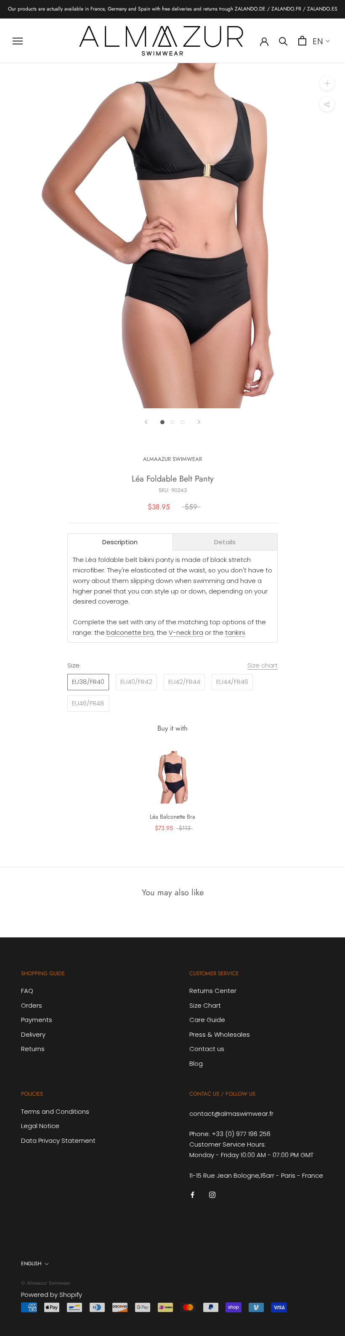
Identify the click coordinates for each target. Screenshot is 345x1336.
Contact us (206, 1048)
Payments (36, 1019)
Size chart (262, 665)
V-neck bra (186, 632)
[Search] (283, 40)
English (31, 1263)
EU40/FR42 (136, 681)
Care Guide (207, 1019)
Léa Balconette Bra (172, 816)
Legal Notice (40, 1125)
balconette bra (130, 632)
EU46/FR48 (88, 703)
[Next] (199, 422)
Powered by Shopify (51, 1294)
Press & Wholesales (219, 1034)
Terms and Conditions (55, 1111)
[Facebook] (192, 1194)
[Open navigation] (18, 40)
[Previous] (146, 422)
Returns (33, 1048)
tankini (235, 632)
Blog (196, 1063)
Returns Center (212, 990)
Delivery (33, 1034)
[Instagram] (212, 1194)
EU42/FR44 (184, 681)
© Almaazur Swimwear (45, 1283)
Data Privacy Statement (58, 1140)
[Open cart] (302, 40)
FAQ (27, 990)
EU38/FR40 (88, 681)
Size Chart (205, 1005)
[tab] (120, 542)
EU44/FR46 (232, 681)
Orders (31, 1005)
